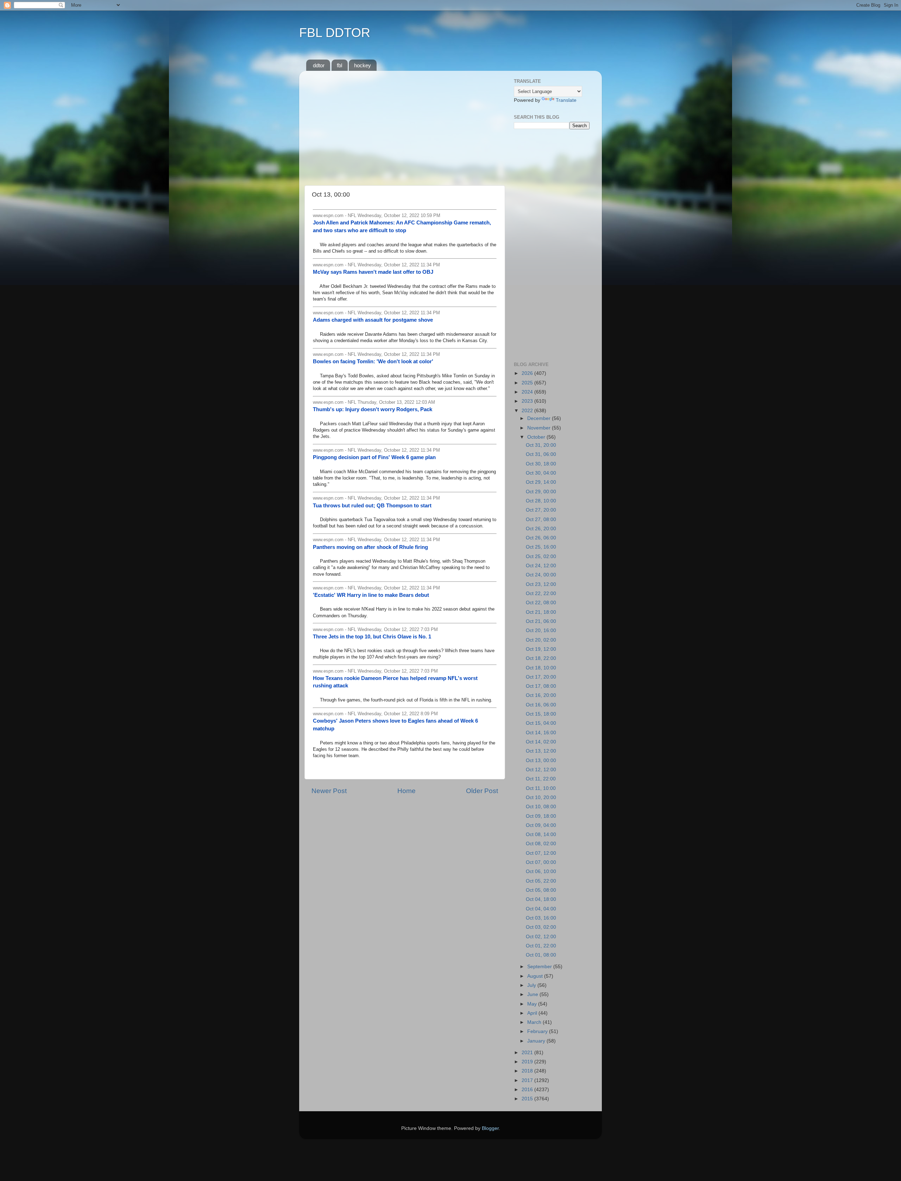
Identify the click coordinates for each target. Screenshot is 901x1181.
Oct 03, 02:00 (541, 927)
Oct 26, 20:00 (541, 528)
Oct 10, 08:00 (541, 806)
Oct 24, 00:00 (541, 574)
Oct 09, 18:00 (541, 816)
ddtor (319, 65)
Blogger (490, 1128)
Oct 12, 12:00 (541, 769)
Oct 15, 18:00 (541, 714)
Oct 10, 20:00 (541, 797)
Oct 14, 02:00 (541, 741)
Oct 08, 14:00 (541, 834)
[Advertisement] (404, 125)
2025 (528, 382)
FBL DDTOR (334, 32)
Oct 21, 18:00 (541, 612)
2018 (528, 1071)
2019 (528, 1061)
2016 (528, 1089)
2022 (528, 410)
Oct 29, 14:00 (541, 482)
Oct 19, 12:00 (541, 649)
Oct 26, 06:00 (541, 537)
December (539, 418)
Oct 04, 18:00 (541, 899)
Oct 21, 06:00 (541, 621)
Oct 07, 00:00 (541, 862)
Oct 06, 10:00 (541, 871)
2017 (528, 1080)
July (532, 985)
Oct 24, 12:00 (541, 565)
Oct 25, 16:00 (541, 547)
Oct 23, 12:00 (541, 584)
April (532, 1013)
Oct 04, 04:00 (541, 908)
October (537, 437)
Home (406, 790)
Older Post (482, 790)
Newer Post (329, 790)
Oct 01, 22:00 (541, 945)
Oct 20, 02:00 (541, 640)
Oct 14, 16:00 (541, 732)
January (537, 1041)
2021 (528, 1052)
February (538, 1031)
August (535, 976)
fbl (339, 65)
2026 (528, 373)
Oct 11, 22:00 (541, 778)
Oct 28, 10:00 (541, 500)
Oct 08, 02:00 (541, 843)
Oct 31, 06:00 (541, 454)
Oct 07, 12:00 (541, 853)
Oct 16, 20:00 (541, 695)
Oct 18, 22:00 (541, 658)
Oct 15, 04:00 (541, 723)
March (535, 1022)
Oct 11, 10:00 (541, 788)
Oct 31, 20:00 (541, 445)
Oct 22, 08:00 (541, 602)
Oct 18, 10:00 (541, 667)
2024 (528, 392)
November (539, 428)
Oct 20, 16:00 (541, 630)
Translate (566, 100)
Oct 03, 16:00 (541, 918)
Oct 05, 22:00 (541, 881)
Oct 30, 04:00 (541, 473)
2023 (528, 401)
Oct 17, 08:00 (541, 686)
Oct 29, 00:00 (541, 491)
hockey (362, 65)
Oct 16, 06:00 (541, 704)
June (533, 994)
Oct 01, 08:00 (541, 955)
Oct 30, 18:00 (541, 463)
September (540, 966)
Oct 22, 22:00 (541, 593)
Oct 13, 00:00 (541, 760)
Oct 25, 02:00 (541, 556)
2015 (528, 1098)
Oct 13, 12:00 (541, 751)
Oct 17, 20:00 (541, 677)
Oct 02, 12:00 (541, 936)
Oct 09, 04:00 (541, 825)
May (532, 1004)
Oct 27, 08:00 (541, 519)
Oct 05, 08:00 (541, 890)
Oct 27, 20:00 (541, 510)
